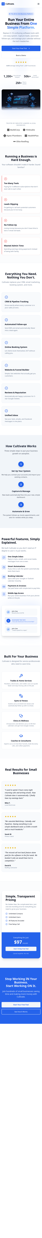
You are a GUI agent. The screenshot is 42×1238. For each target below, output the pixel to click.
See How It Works (21, 1012)
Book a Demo (21, 55)
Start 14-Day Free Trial (21, 949)
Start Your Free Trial (19, 48)
